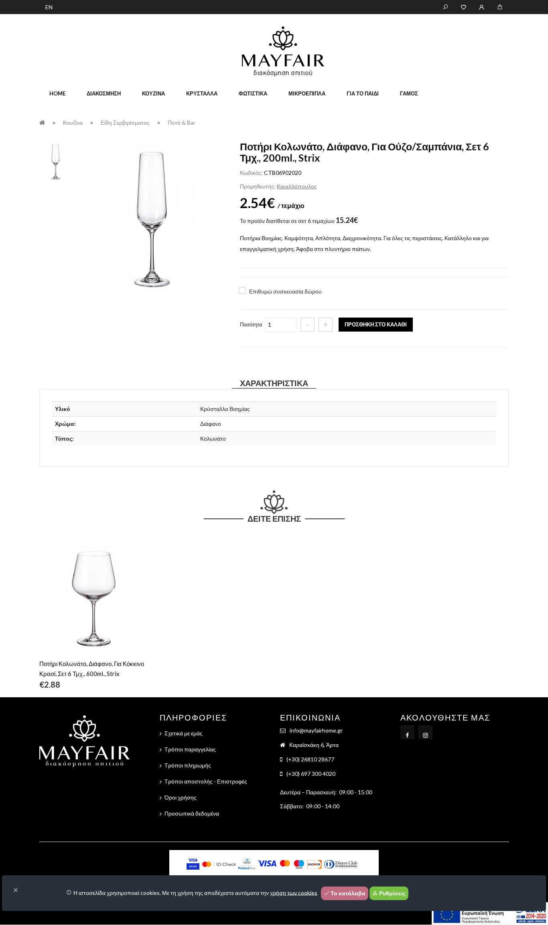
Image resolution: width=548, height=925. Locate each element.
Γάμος (409, 93)
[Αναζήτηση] (445, 6)
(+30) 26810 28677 (310, 759)
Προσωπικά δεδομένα (191, 813)
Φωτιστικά (253, 93)
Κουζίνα (153, 93)
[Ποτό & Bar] (152, 217)
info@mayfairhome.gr (316, 730)
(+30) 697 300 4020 (310, 773)
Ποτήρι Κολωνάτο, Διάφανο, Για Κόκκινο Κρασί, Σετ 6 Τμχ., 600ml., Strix (91, 668)
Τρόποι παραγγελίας (190, 749)
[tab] (55, 160)
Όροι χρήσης (180, 797)
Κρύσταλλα (201, 93)
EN (49, 7)
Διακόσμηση (104, 93)
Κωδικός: (251, 172)
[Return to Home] (42, 122)
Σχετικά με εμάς (183, 733)
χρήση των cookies (293, 892)
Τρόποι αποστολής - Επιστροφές (205, 781)
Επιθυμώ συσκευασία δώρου (285, 291)
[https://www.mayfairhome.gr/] (464, 6)
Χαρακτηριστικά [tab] (274, 383)
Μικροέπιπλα (306, 93)
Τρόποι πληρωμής (187, 765)
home (57, 93)
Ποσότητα (251, 324)
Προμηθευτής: (258, 186)
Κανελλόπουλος (297, 186)
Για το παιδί (363, 93)
